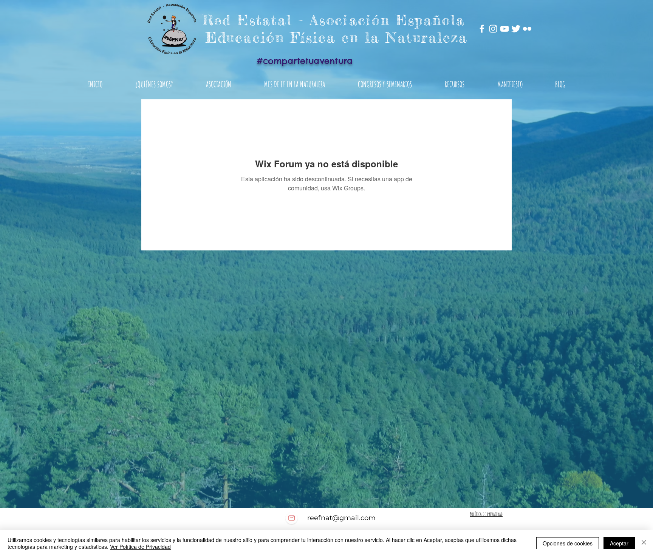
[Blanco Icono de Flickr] (527, 28)
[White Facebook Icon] (482, 28)
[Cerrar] (643, 543)
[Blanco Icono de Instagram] (493, 28)
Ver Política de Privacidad (140, 546)
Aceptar (619, 543)
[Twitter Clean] (516, 28)
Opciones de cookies (568, 543)
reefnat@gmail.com (341, 518)
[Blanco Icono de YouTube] (504, 28)
